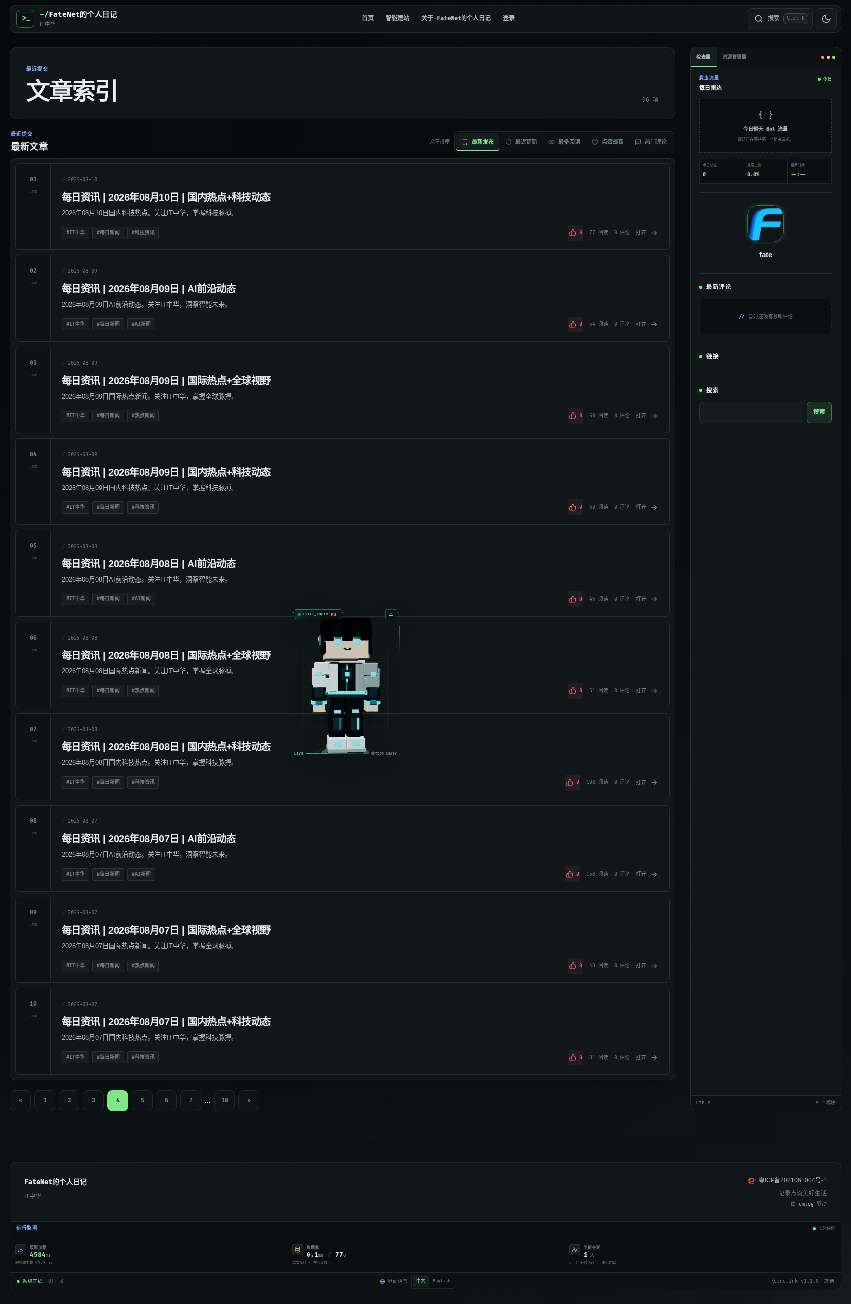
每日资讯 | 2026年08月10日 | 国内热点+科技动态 (166, 197)
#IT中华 (75, 233)
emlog (806, 1204)
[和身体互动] (497, 833)
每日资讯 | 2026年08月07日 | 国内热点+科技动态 (166, 1021)
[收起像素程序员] (543, 757)
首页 (368, 18)
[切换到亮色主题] (826, 18)
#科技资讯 (143, 233)
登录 (509, 18)
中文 (420, 1281)
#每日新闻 (108, 233)
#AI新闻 (141, 324)
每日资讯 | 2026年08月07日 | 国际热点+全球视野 (166, 930)
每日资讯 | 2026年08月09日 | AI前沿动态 (148, 288)
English (441, 1281)
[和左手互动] (469, 843)
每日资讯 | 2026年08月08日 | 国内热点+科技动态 (166, 746)
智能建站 (397, 18)
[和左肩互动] (471, 824)
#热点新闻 (143, 416)
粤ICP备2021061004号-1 (793, 1180)
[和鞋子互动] (497, 873)
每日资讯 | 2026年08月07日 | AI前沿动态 (148, 838)
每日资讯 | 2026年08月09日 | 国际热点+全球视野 (166, 380)
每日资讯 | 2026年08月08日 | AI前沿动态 (148, 563)
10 (224, 1100)
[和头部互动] (498, 789)
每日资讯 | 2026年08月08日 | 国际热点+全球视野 (166, 655)
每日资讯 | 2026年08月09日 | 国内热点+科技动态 (166, 472)
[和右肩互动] (525, 824)
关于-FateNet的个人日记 (456, 18)
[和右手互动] (526, 843)
